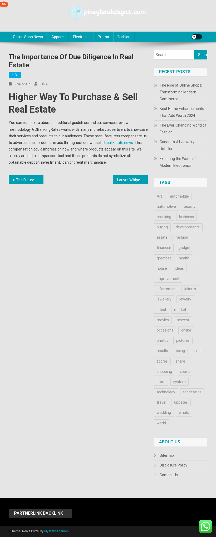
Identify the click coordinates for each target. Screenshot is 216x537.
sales (197, 351)
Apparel (58, 37)
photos (162, 340)
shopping (164, 371)
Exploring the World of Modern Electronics (178, 162)
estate (162, 237)
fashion (181, 237)
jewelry (185, 299)
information (166, 289)
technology (166, 392)
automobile (179, 196)
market (180, 310)
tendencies (192, 392)
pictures (183, 340)
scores (162, 361)
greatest (164, 258)
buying (162, 227)
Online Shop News (28, 37)
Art (159, 196)
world (161, 423)
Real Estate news (118, 142)
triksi (43, 84)
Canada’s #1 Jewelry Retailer (177, 145)
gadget (184, 247)
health (184, 258)
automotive (166, 206)
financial (164, 247)
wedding (164, 412)
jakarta (190, 289)
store (161, 382)
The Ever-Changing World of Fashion (183, 128)
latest (161, 310)
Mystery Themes (56, 531)
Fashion (123, 37)
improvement (168, 279)
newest (183, 320)
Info (15, 75)
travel (161, 402)
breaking (164, 217)
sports (185, 371)
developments (188, 227)
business (186, 217)
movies (163, 320)
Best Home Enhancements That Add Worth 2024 (182, 112)
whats (184, 412)
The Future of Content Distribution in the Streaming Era (29, 180)
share (180, 361)
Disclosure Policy (173, 465)
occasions (165, 330)
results (162, 351)
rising (180, 351)
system (179, 382)
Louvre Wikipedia (131, 180)
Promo (103, 37)
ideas (179, 268)
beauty (189, 206)
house (162, 268)
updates (181, 402)
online (186, 330)
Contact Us (169, 475)
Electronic (81, 37)
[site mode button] (197, 36)
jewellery (164, 299)
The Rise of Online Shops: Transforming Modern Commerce (181, 92)
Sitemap (167, 455)
